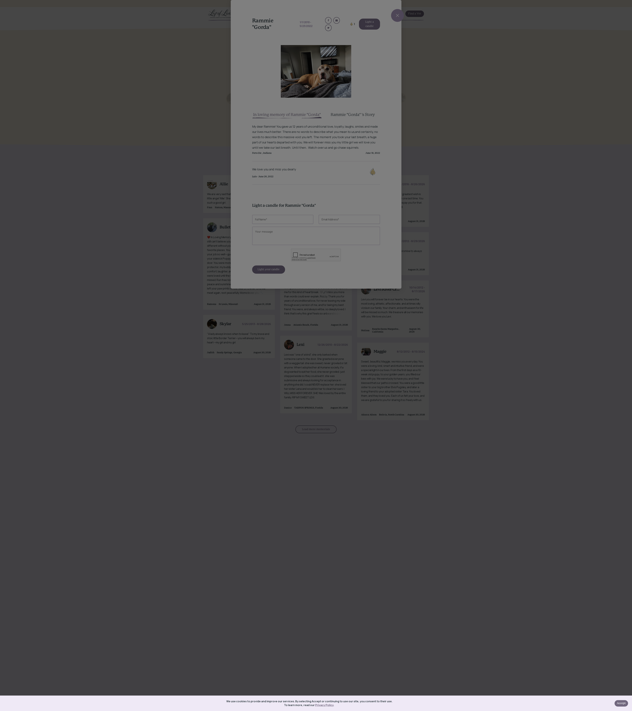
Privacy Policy (324, 705)
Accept (621, 703)
